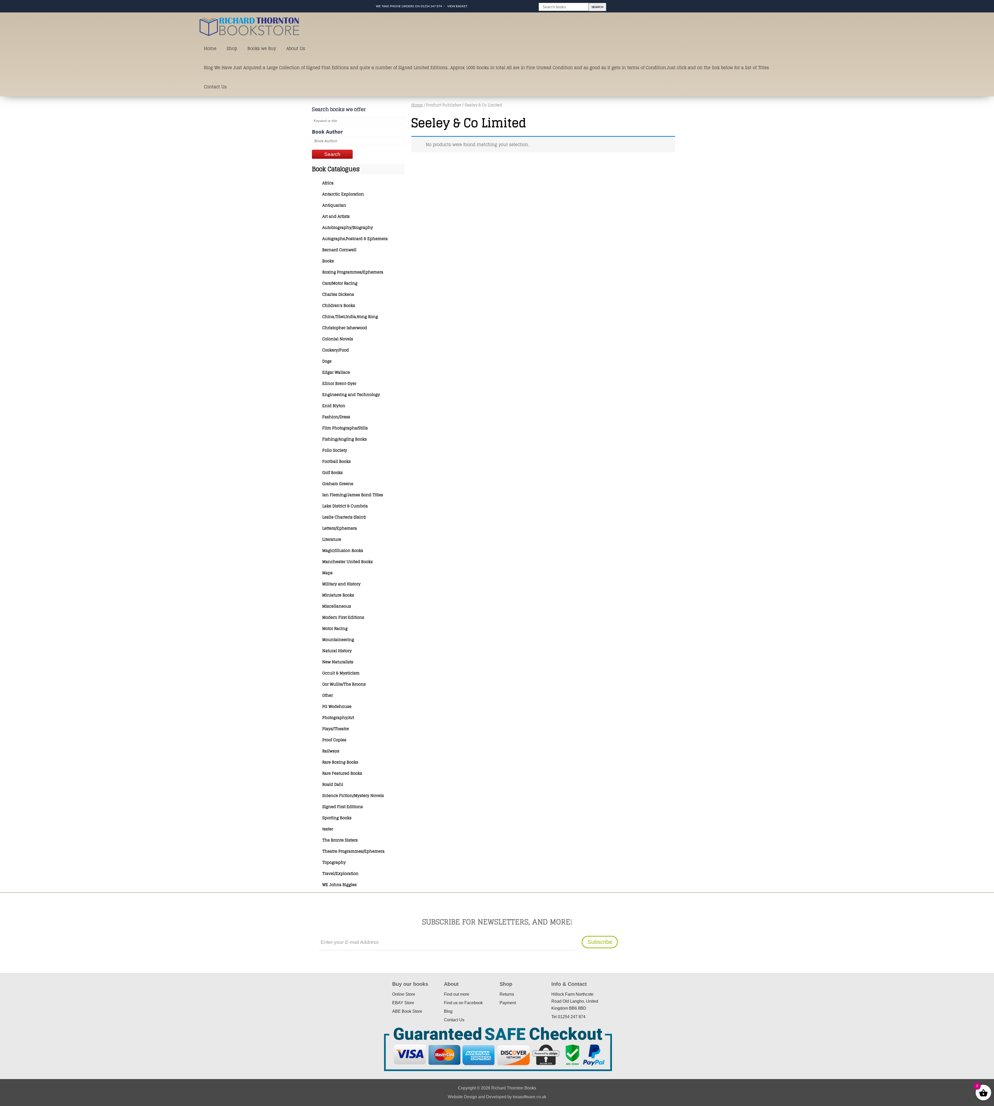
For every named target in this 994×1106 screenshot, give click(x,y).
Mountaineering (338, 639)
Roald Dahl (332, 784)
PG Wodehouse (337, 706)
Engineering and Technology (351, 394)
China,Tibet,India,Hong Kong (350, 316)
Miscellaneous (336, 606)
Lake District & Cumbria (345, 505)
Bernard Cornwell (339, 249)
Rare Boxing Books (340, 762)
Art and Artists (336, 216)
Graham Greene (337, 483)
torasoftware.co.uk (529, 1097)
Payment (508, 1003)
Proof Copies (334, 739)
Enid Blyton (333, 405)
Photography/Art (338, 717)
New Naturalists (337, 661)
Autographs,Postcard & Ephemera (355, 238)
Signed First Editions (342, 806)
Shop (232, 48)
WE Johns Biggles (339, 884)
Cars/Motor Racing (339, 283)
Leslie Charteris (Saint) (344, 517)
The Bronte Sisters (340, 840)
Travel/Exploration (340, 873)
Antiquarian (334, 205)
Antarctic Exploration (343, 194)
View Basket (457, 6)
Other (327, 695)
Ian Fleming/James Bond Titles (352, 494)
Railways (330, 751)
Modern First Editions (343, 617)
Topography (334, 862)
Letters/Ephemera (339, 528)
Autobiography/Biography (347, 227)
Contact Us (215, 86)
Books (328, 260)
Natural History (337, 650)
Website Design (462, 1097)
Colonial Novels (337, 338)
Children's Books (338, 305)
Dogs (327, 361)
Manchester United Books (347, 561)
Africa (328, 182)
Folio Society (334, 450)
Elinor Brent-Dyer (339, 383)
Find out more (456, 994)
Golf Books (332, 472)
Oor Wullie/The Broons (344, 684)
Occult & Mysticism (341, 673)
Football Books (336, 461)
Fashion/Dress (336, 416)
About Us (295, 48)
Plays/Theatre (335, 728)
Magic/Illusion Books (342, 550)
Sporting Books (337, 817)
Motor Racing (335, 628)
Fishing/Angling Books (344, 439)
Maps (327, 572)
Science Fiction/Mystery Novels (353, 795)
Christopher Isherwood (344, 327)
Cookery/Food (335, 350)
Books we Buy (261, 48)
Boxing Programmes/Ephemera (352, 272)
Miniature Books (338, 595)
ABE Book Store (407, 1011)
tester (327, 828)
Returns (507, 994)
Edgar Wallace (336, 372)
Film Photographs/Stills (345, 428)
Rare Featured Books (342, 773)
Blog (448, 1011)
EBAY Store (403, 1003)
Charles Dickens (338, 294)
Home (210, 48)
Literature (331, 539)
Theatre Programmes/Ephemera (353, 851)
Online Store (403, 994)
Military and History (341, 583)
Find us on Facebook (463, 1003)
